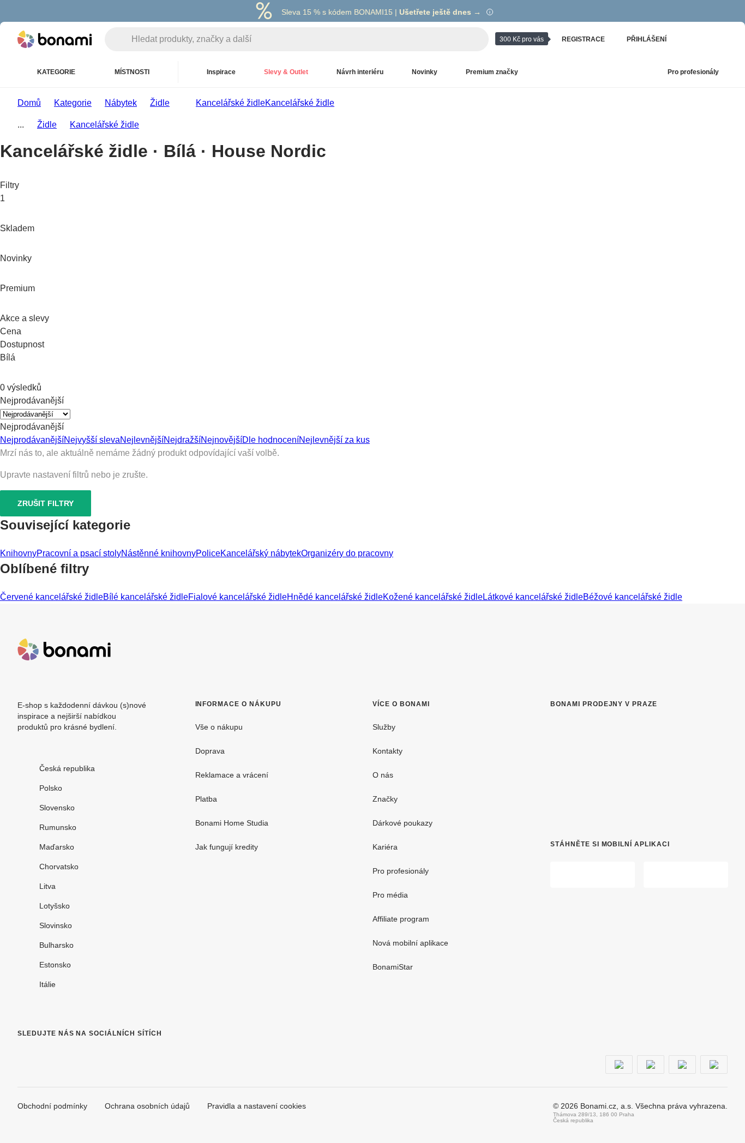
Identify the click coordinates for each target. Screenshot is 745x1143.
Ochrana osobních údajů (147, 1106)
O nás (382, 775)
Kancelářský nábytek (260, 553)
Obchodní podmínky (52, 1106)
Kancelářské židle (299, 102)
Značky (385, 799)
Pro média (390, 895)
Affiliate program (400, 919)
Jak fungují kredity (226, 847)
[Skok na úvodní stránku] (54, 39)
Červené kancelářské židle (51, 596)
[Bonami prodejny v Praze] (627, 765)
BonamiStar (392, 966)
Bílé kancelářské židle (145, 596)
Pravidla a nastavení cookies (256, 1106)
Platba (206, 799)
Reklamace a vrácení (231, 775)
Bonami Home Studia (231, 823)
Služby (383, 727)
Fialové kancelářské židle (237, 596)
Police (208, 553)
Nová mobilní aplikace (410, 943)
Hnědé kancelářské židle (335, 596)
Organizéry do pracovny (347, 553)
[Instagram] (52, 1055)
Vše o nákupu (219, 727)
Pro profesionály (400, 871)
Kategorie (73, 102)
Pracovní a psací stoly (79, 553)
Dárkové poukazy (402, 823)
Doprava (210, 751)
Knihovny (18, 553)
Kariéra (385, 847)
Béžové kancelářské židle (632, 596)
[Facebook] (26, 1055)
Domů (29, 102)
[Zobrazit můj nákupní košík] (719, 39)
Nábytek (121, 102)
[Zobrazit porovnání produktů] (693, 39)
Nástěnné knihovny (158, 553)
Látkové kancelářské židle (533, 596)
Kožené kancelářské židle (433, 596)
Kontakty (387, 751)
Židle (160, 102)
